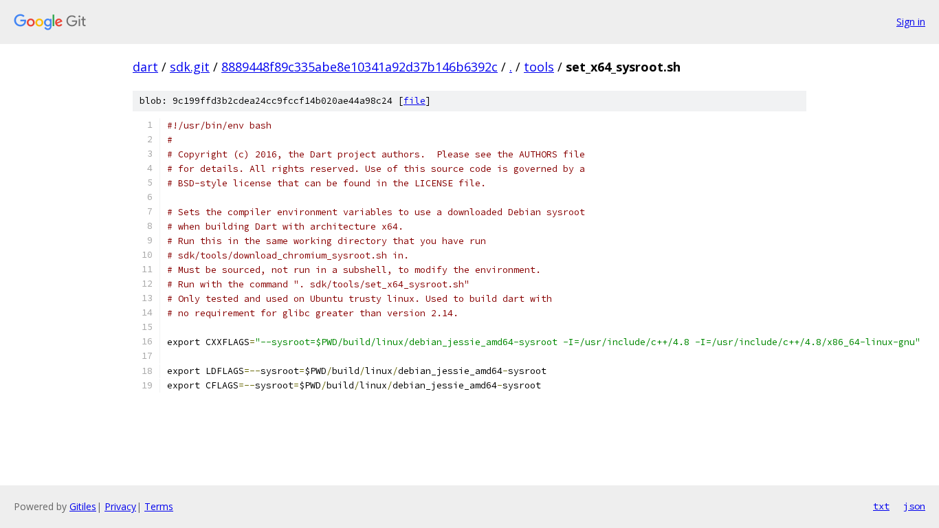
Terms (158, 506)
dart (145, 66)
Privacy (120, 506)
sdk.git (190, 66)
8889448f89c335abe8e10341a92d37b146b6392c (359, 66)
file (415, 101)
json (914, 506)
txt (881, 506)
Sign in (910, 21)
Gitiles (82, 506)
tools (539, 66)
